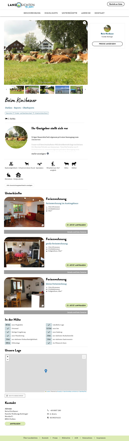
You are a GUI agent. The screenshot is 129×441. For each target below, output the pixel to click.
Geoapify (59, 391)
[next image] (84, 52)
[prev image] (7, 52)
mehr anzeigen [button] (38, 153)
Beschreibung (32, 13)
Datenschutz (87, 438)
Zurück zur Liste (115, 4)
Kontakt (100, 13)
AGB (76, 438)
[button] (46, 371)
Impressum (101, 438)
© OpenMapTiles (82, 391)
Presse (55, 438)
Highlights (51, 13)
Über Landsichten (30, 438)
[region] (46, 373)
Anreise (86, 13)
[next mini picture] (85, 90)
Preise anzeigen (107, 44)
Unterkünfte (69, 13)
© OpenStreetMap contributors (70, 391)
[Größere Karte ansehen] (84, 357)
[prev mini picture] (6, 90)
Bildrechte (66, 438)
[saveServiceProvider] (84, 22)
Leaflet (48, 391)
